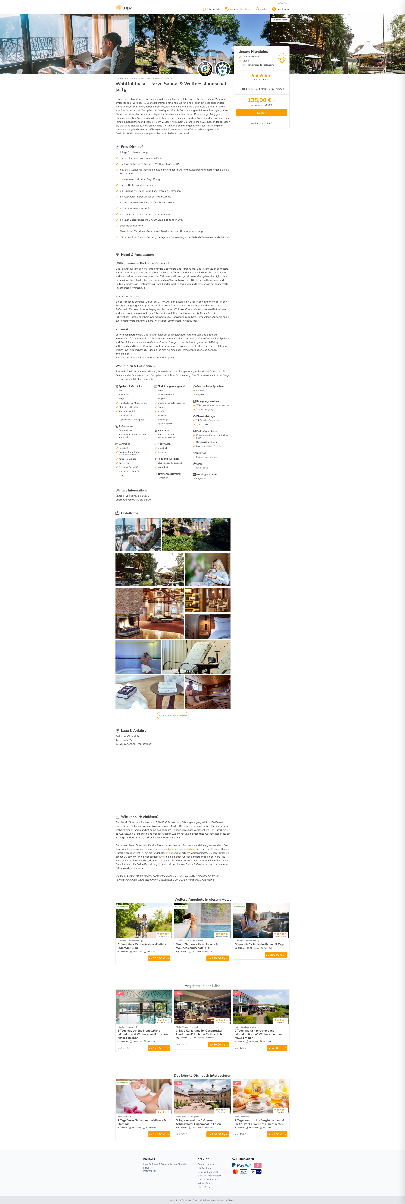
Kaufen (261, 113)
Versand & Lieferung (208, 1171)
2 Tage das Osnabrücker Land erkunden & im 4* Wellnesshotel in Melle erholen (258, 1034)
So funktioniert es (206, 1164)
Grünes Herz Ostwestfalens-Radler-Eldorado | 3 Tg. (142, 946)
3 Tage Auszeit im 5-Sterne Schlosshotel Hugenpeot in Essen (198, 1122)
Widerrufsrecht (205, 1183)
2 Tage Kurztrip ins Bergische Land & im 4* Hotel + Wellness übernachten (259, 1122)
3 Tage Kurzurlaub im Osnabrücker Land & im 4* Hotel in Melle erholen (200, 1032)
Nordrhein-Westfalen (140, 78)
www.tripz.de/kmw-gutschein (178, 849)
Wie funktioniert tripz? (261, 123)
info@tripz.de (149, 1170)
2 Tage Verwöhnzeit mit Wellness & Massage (142, 1122)
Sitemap (231, 1200)
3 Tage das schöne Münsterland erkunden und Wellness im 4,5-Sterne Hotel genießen (143, 1034)
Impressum (222, 1200)
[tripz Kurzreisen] (123, 7)
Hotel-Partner (205, 1187)
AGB (202, 1200)
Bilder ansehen (280, 19)
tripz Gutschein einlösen (209, 1175)
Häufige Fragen (283, 3)
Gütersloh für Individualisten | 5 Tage (259, 944)
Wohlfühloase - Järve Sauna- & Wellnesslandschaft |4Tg (197, 946)
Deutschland (121, 78)
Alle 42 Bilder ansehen (173, 715)
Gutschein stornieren (208, 1179)
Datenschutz (210, 1200)
